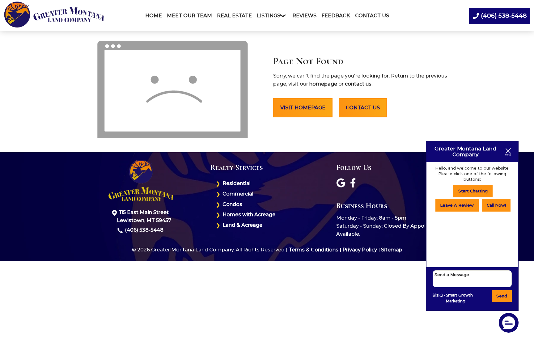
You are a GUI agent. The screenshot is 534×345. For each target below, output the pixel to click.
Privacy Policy (359, 250)
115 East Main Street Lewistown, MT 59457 (144, 216)
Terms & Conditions (313, 250)
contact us (358, 84)
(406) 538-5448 (144, 230)
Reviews (304, 16)
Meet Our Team (189, 16)
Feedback (335, 16)
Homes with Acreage (248, 214)
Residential (236, 183)
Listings (268, 16)
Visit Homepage (302, 108)
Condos (232, 204)
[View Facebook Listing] (353, 186)
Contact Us (372, 16)
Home (153, 16)
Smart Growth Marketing (459, 298)
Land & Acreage (242, 225)
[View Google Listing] (341, 186)
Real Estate (234, 16)
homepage (323, 84)
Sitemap (391, 250)
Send (501, 295)
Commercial (237, 194)
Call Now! (496, 205)
